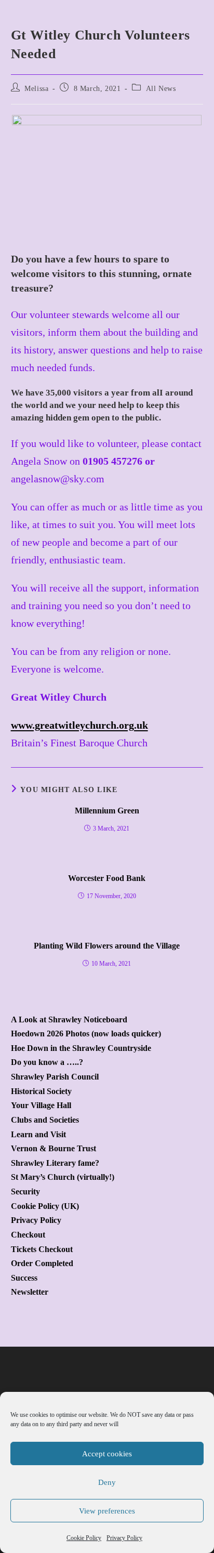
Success (24, 1278)
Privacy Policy (124, 1538)
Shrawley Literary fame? (55, 1163)
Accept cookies (107, 1454)
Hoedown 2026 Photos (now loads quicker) (86, 1033)
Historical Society (41, 1091)
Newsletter (29, 1292)
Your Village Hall (41, 1105)
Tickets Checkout (42, 1249)
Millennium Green (107, 810)
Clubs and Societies (45, 1120)
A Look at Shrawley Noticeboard (69, 1019)
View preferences (107, 1511)
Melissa (36, 89)
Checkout (28, 1235)
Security (25, 1191)
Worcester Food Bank (106, 878)
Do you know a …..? (47, 1062)
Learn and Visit (38, 1134)
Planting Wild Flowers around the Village (107, 945)
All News (161, 89)
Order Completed (42, 1263)
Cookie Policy (83, 1538)
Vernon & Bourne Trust (53, 1148)
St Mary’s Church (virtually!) (62, 1177)
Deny (107, 1482)
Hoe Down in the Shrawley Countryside (81, 1048)
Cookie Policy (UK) (45, 1206)
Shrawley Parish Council (55, 1077)
